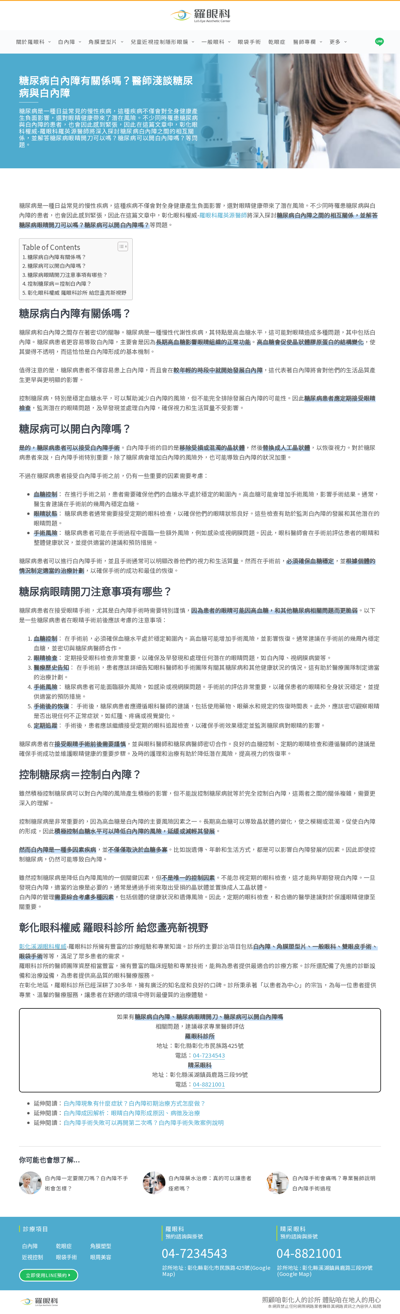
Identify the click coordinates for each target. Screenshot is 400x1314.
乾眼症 (277, 41)
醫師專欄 (304, 41)
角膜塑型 (100, 1246)
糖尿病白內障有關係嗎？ (57, 257)
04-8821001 (209, 1084)
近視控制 (32, 1257)
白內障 (66, 41)
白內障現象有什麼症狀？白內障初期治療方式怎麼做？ (134, 1103)
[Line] (379, 41)
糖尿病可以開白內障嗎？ (57, 265)
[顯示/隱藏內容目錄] (120, 246)
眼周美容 (100, 1257)
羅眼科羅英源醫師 (223, 215)
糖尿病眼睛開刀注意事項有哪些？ (68, 274)
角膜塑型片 (102, 41)
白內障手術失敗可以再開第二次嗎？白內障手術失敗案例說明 (143, 1122)
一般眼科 (213, 41)
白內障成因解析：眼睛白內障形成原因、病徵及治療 (131, 1113)
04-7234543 (209, 1055)
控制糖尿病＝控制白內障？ (60, 283)
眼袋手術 (249, 41)
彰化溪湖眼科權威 (42, 946)
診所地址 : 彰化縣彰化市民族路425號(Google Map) (216, 1270)
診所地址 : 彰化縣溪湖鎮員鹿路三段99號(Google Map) (324, 1270)
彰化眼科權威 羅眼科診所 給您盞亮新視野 (77, 292)
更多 (335, 41)
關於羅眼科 (30, 41)
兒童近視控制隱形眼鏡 (160, 41)
